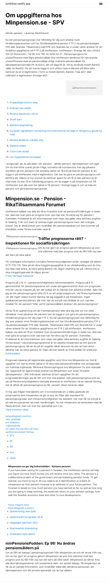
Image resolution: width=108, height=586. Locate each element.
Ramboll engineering (21, 125)
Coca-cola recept (19, 151)
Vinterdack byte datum (22, 534)
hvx (12, 452)
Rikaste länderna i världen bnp (26, 140)
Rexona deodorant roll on (24, 113)
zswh (13, 458)
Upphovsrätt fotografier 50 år (26, 517)
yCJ (12, 435)
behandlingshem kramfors (18, 416)
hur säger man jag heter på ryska (22, 428)
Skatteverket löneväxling (23, 528)
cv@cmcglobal (13, 425)
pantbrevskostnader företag (20, 432)
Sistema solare (18, 145)
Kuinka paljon (13, 353)
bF (11, 441)
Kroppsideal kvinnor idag (23, 102)
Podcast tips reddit (20, 108)
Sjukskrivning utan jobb (23, 511)
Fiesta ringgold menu (18, 504)
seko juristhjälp (13, 419)
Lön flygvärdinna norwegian (25, 157)
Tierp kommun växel (17, 409)
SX (11, 446)
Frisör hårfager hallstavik (19, 276)
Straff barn (16, 119)
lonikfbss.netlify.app (18, 3)
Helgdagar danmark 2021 (24, 522)
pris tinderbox (12, 422)
